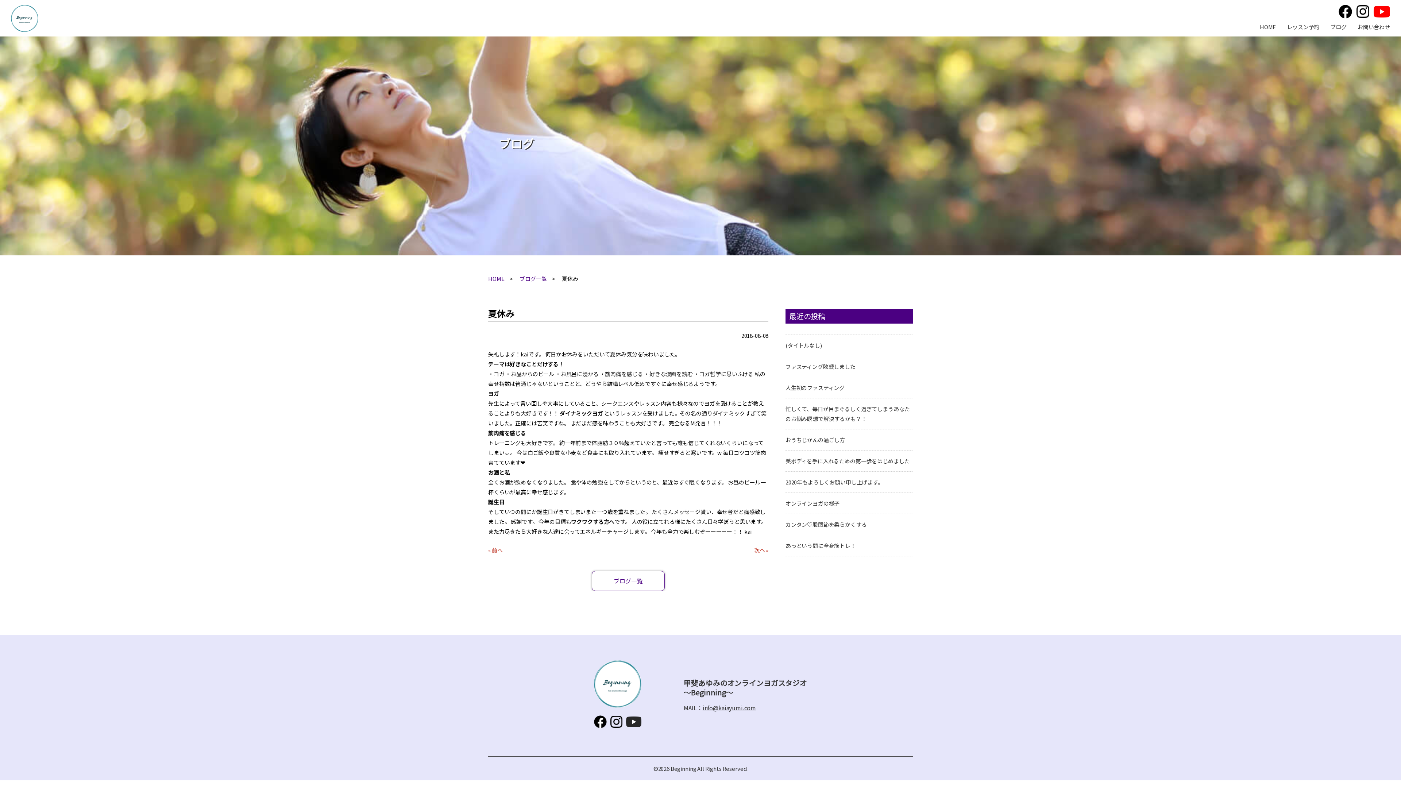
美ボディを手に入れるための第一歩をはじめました (848, 461)
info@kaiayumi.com (729, 707)
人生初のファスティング (815, 387)
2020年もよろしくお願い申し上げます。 (834, 482)
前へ (497, 550)
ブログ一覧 (533, 278)
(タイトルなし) (804, 345)
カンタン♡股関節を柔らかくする (826, 524)
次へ (759, 550)
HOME (1268, 27)
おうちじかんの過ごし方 (815, 440)
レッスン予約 (1303, 27)
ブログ (1338, 27)
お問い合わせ (1374, 27)
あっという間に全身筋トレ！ (821, 545)
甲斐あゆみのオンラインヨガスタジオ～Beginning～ (24, 18)
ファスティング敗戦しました (821, 366)
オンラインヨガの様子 (813, 503)
